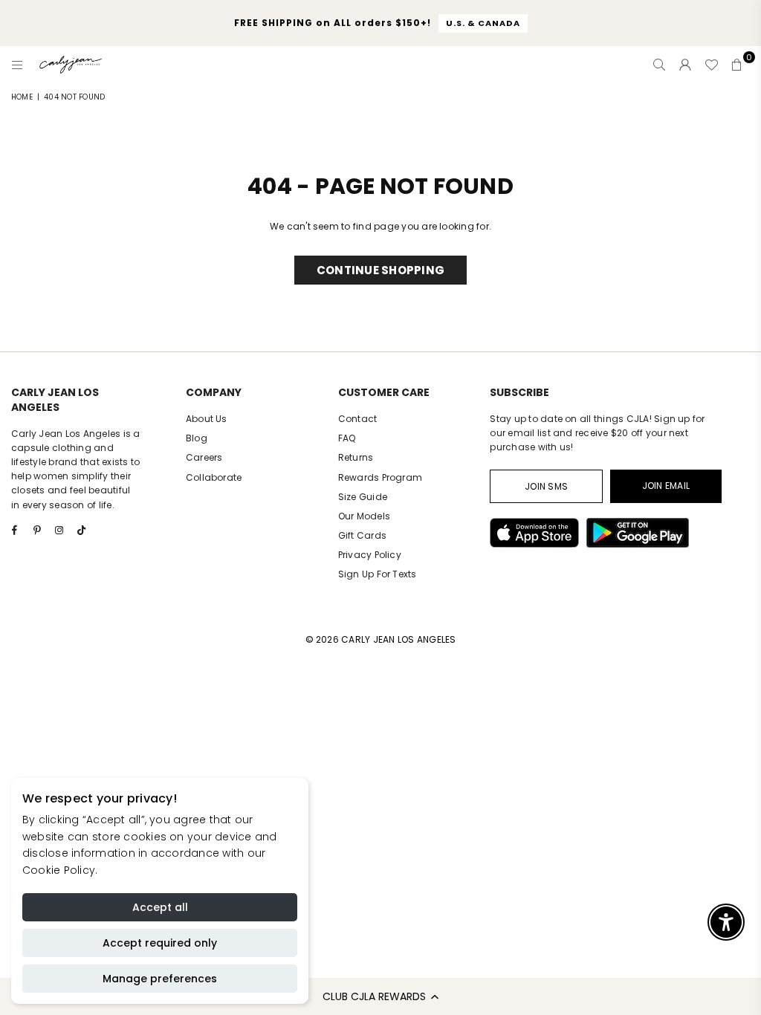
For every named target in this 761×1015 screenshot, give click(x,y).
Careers (204, 457)
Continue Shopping (380, 270)
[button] (380, 996)
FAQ (347, 438)
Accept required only (160, 942)
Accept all (160, 907)
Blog (196, 438)
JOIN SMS (546, 486)
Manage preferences (160, 978)
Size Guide (362, 496)
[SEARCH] (659, 64)
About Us (206, 418)
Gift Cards (362, 535)
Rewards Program (380, 477)
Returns (356, 457)
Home (22, 97)
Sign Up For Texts (377, 574)
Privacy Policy (369, 554)
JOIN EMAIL (666, 485)
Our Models (364, 516)
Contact (358, 418)
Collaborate (214, 477)
